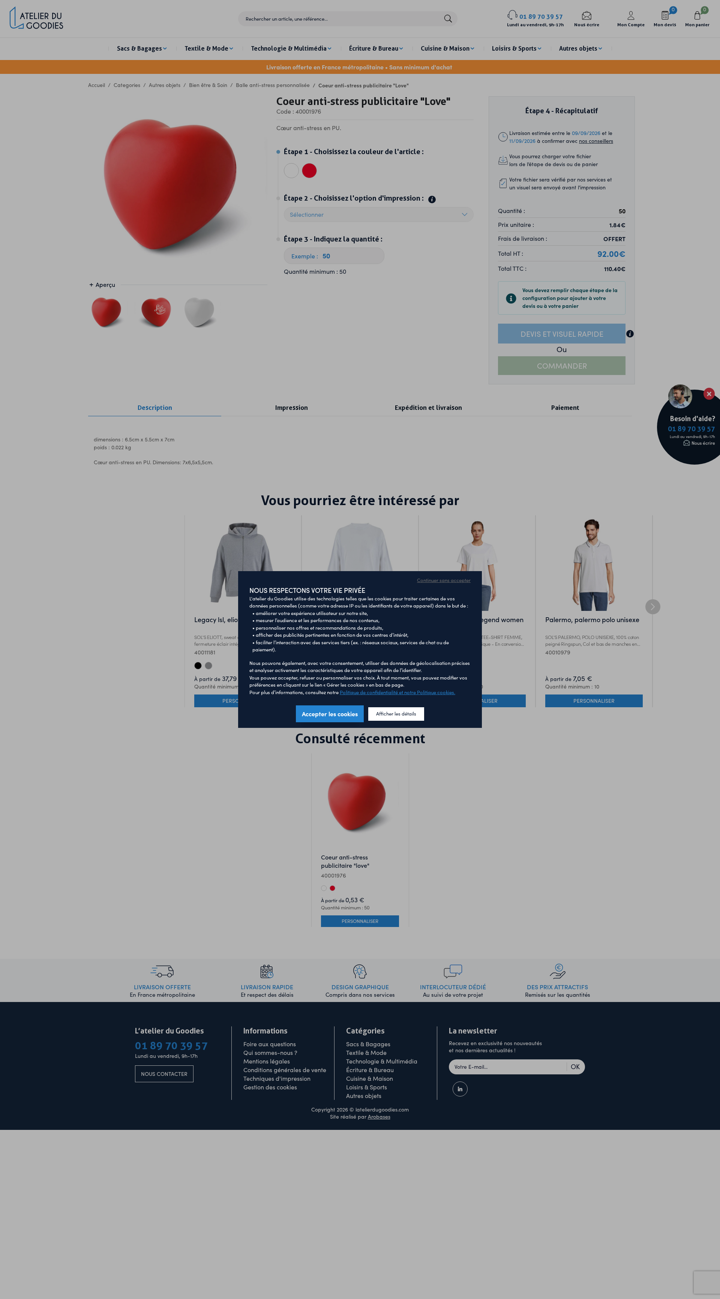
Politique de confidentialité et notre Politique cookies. (397, 692)
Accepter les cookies (330, 714)
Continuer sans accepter (444, 580)
